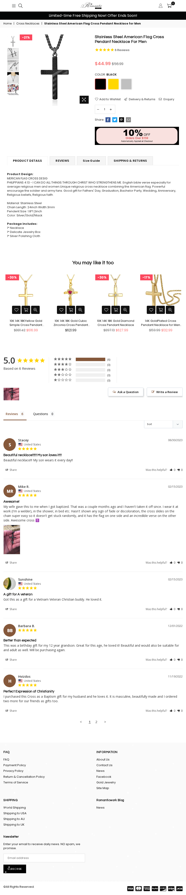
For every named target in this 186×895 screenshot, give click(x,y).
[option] (93, 15)
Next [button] (177, 16)
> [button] (105, 721)
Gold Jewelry (106, 782)
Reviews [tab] (12, 414)
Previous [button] (9, 16)
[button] (172, 470)
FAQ (6, 759)
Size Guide (91, 161)
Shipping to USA (15, 813)
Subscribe (14, 869)
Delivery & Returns (141, 99)
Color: (106, 75)
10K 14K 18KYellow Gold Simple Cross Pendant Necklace (26, 323)
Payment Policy (14, 765)
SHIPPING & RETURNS (130, 161)
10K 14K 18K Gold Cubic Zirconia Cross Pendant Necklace (71, 323)
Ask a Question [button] (128, 392)
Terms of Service (15, 782)
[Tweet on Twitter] (114, 119)
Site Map (102, 788)
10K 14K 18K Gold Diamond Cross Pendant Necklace (115, 323)
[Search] (20, 5)
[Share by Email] (128, 119)
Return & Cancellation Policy (24, 777)
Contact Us (104, 765)
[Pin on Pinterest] (121, 119)
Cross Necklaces (27, 23)
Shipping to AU (14, 819)
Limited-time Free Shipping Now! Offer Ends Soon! (93, 15)
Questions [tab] (40, 414)
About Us (103, 759)
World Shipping (14, 807)
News (100, 771)
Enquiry (168, 99)
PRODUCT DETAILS (27, 161)
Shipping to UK (13, 824)
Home (7, 23)
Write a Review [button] (167, 392)
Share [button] (13, 470)
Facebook (103, 777)
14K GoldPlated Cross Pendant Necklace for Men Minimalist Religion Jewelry (160, 323)
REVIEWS (62, 161)
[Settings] (160, 5)
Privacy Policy (13, 771)
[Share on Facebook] (107, 119)
